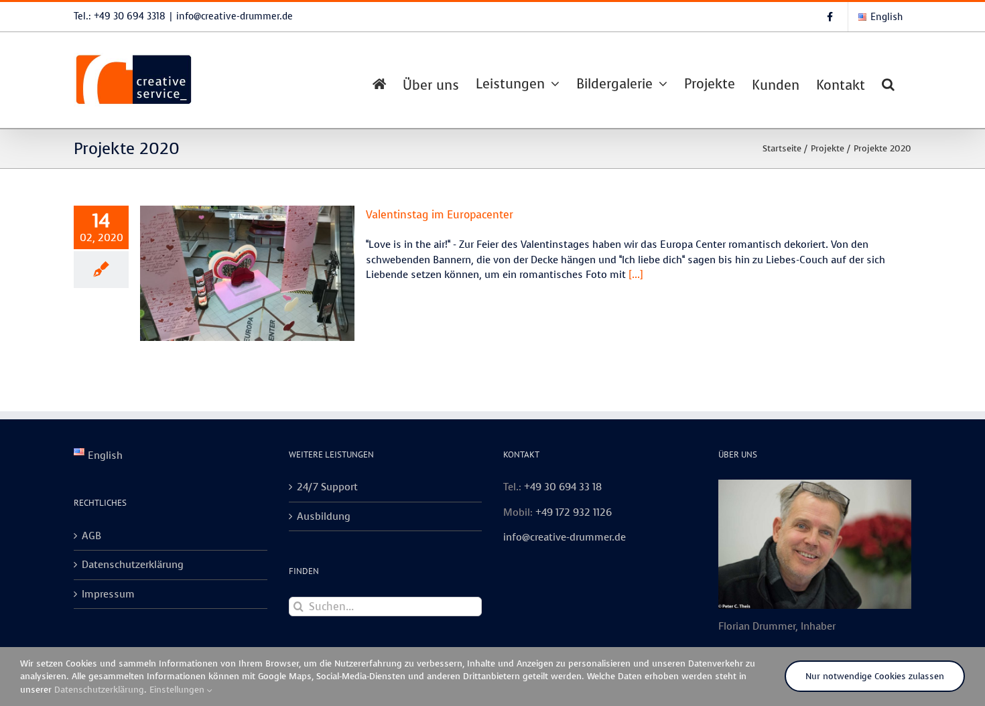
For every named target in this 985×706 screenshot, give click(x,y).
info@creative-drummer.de (234, 16)
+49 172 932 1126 (573, 512)
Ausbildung (323, 516)
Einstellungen (178, 689)
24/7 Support (327, 487)
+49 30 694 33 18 (563, 487)
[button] (888, 83)
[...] (636, 274)
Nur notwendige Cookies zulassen (874, 676)
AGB (91, 536)
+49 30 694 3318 (130, 16)
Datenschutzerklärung (133, 564)
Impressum (108, 594)
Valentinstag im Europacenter (439, 215)
